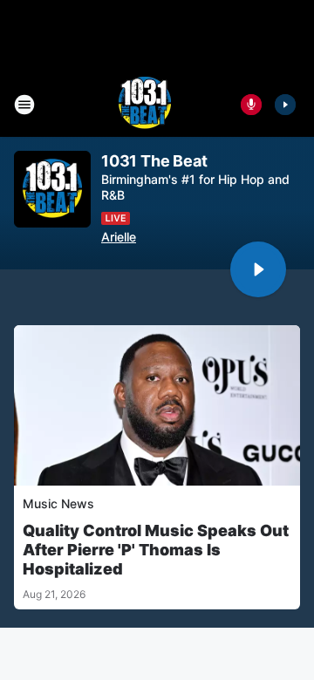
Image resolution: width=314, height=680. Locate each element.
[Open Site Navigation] (24, 104)
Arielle (118, 236)
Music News (58, 503)
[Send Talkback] (251, 104)
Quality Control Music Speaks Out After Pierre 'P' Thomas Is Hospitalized (156, 549)
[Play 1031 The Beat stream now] (52, 190)
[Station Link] (145, 105)
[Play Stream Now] (285, 104)
